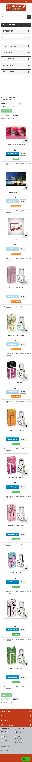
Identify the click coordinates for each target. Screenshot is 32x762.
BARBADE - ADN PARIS (16, 430)
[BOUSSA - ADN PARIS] (16, 369)
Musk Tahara (16, 240)
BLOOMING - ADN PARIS (16, 335)
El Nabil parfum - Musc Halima (16, 144)
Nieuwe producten (11, 65)
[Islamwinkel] (16, 7)
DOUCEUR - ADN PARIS (16, 525)
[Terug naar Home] (3, 37)
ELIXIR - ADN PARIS (16, 573)
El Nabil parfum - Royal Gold (16, 192)
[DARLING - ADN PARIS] (16, 464)
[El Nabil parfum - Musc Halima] (16, 131)
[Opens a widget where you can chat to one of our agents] (25, 759)
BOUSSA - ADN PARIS (16, 382)
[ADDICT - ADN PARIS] (16, 274)
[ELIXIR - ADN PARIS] (16, 560)
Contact (27, 1)
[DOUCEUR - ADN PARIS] (16, 512)
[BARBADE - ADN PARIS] (16, 417)
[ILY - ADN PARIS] (16, 607)
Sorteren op (4, 103)
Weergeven (4, 106)
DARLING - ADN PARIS (16, 478)
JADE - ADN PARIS (16, 668)
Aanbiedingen (8, 72)
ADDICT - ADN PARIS (16, 287)
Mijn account (6, 720)
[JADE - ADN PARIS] (16, 655)
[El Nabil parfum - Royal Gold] (16, 179)
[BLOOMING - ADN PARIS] (16, 322)
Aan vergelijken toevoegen (24, 163)
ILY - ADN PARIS (16, 620)
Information (8, 59)
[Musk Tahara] (16, 226)
